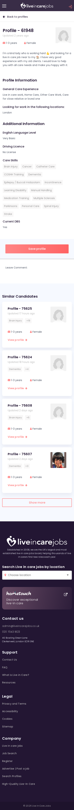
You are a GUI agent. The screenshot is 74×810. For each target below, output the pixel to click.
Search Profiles (11, 776)
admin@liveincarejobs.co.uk (20, 626)
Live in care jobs (12, 746)
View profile (16, 340)
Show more (37, 502)
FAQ (4, 667)
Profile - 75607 (20, 454)
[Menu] (4, 6)
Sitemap (7, 726)
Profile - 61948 (18, 30)
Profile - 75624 (20, 357)
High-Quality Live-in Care (18, 784)
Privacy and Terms (14, 704)
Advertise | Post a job (15, 768)
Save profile (37, 249)
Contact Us (9, 659)
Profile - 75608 (20, 405)
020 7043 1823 (11, 632)
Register (7, 761)
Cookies (7, 719)
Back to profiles (16, 17)
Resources (9, 682)
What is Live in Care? (15, 675)
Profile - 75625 (20, 308)
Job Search (9, 753)
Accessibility (10, 711)
